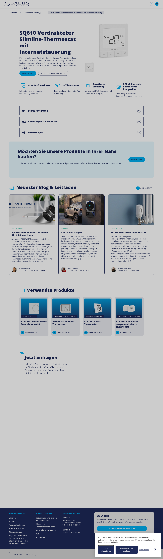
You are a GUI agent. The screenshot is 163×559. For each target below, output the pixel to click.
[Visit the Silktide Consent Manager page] (155, 549)
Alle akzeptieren (106, 549)
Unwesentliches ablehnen (126, 549)
